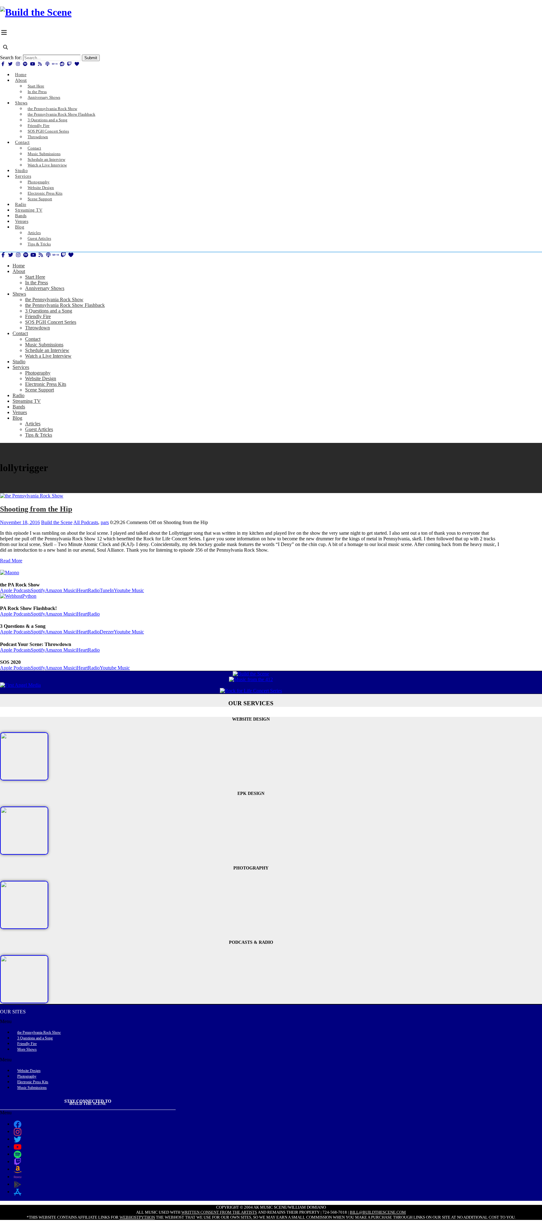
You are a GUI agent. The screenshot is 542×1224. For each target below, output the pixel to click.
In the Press (36, 282)
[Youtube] (32, 64)
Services (23, 176)
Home (19, 265)
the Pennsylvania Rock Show (54, 299)
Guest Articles (39, 429)
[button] (251, 1021)
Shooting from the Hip (36, 509)
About (21, 80)
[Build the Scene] (36, 12)
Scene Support (40, 199)
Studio (19, 361)
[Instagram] (18, 64)
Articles (32, 423)
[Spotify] (25, 64)
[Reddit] (62, 64)
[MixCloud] (55, 64)
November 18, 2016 (20, 522)
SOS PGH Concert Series (50, 322)
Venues (20, 412)
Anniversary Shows (44, 97)
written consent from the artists (219, 1212)
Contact (22, 142)
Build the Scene (56, 522)
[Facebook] (3, 64)
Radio (18, 395)
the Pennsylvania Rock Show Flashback (65, 305)
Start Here (35, 277)
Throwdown (38, 136)
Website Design (40, 378)
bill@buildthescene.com (378, 1212)
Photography (37, 373)
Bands (19, 406)
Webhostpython (137, 1217)
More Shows (27, 1049)
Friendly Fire (38, 316)
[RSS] (40, 64)
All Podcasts (85, 522)
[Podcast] (47, 64)
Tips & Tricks (39, 244)
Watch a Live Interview (47, 165)
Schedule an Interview (47, 350)
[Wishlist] (77, 64)
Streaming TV (27, 401)
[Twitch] (69, 64)
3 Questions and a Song (48, 310)
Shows (21, 103)
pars (105, 522)
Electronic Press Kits (45, 384)
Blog (19, 227)
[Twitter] (11, 64)
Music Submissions (44, 344)
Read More (11, 560)
